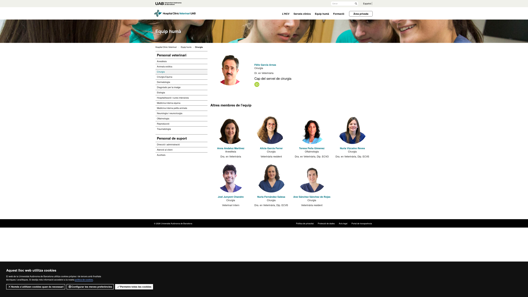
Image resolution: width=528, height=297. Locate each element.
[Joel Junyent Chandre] (231, 177)
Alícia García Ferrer (271, 148)
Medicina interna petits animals (172, 108)
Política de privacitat (305, 223)
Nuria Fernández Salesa (271, 197)
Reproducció (163, 123)
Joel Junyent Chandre (231, 197)
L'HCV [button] (285, 14)
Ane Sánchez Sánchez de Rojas (311, 197)
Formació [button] (338, 14)
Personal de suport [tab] (172, 138)
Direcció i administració (168, 144)
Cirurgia (161, 71)
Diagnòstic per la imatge (169, 87)
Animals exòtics (164, 66)
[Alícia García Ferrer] (271, 129)
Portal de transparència (361, 223)
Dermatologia (163, 82)
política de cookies (84, 279)
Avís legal (343, 223)
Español (367, 3)
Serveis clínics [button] (302, 14)
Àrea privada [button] (360, 14)
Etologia (161, 92)
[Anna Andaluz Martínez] (231, 129)
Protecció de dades (326, 223)
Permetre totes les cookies (135, 286)
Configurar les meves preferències (92, 286)
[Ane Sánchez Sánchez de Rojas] (312, 177)
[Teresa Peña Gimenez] (312, 129)
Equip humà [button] (322, 14)
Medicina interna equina (168, 103)
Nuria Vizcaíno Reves (352, 148)
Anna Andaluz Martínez (230, 148)
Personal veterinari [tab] (171, 55)
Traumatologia (164, 128)
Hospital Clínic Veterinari (166, 47)
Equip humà (186, 47)
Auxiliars (161, 154)
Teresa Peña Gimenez (311, 148)
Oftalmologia (163, 118)
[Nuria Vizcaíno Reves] (352, 129)
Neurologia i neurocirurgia (169, 113)
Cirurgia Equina (164, 76)
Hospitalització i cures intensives (173, 97)
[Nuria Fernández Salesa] (271, 177)
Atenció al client (164, 149)
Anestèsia (162, 61)
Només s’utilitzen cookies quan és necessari (37, 286)
